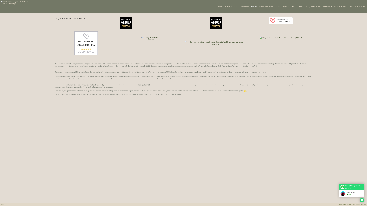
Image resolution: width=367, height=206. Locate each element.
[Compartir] (351, 7)
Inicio (220, 7)
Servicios (278, 7)
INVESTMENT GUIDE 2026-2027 (334, 7)
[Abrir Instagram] (355, 7)
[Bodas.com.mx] (281, 21)
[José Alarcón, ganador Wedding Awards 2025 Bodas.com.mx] (216, 24)
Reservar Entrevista (266, 7)
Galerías (227, 7)
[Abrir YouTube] (360, 7)
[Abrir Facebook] (353, 7)
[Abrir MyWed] (362, 7)
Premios (254, 7)
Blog (235, 7)
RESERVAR (303, 7)
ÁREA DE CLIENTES (290, 7)
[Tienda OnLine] (315, 7)
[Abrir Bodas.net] (357, 7)
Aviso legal (363, 204)
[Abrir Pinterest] (364, 7)
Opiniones (245, 7)
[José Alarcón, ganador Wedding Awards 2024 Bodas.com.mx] (151, 24)
